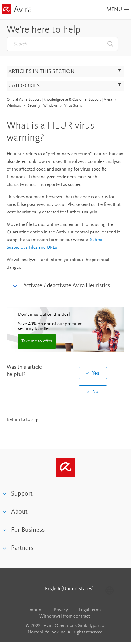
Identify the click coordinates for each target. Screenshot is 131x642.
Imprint (35, 610)
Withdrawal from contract (64, 616)
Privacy (61, 610)
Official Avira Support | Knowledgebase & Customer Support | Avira (59, 100)
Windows (14, 106)
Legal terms (90, 610)
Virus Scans (73, 106)
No (95, 391)
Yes (95, 372)
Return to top (20, 419)
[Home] (16, 10)
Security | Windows (43, 106)
